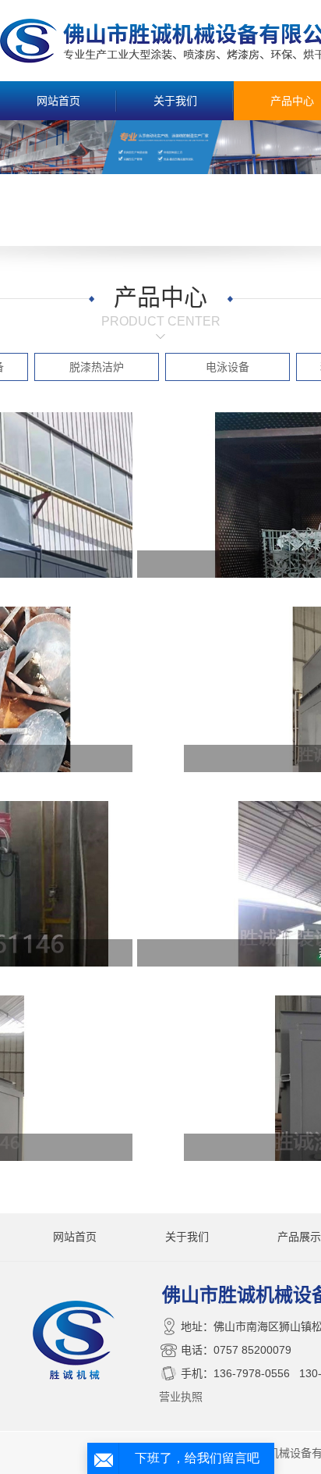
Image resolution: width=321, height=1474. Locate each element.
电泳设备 (227, 367)
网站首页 (58, 100)
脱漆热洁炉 (96, 367)
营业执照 (181, 1396)
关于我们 (175, 100)
